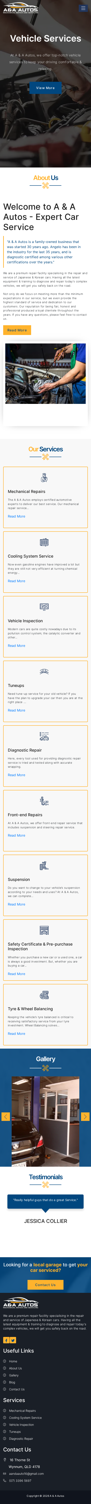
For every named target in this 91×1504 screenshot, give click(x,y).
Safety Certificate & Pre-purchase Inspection (40, 947)
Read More (17, 330)
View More (45, 88)
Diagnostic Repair (25, 750)
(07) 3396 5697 (19, 1480)
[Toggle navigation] (83, 8)
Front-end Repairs (25, 814)
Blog (11, 1382)
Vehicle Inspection (25, 620)
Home (12, 1361)
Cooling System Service (30, 556)
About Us (15, 1368)
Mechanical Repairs (26, 491)
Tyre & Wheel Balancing (30, 1008)
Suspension (19, 879)
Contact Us (45, 1285)
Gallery (13, 1375)
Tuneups (16, 685)
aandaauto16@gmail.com (26, 1473)
